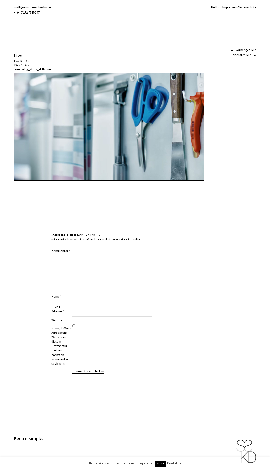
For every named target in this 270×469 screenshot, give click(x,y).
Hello (215, 7)
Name (56, 296)
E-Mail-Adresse (57, 309)
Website (56, 320)
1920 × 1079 (21, 65)
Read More (174, 463)
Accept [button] (160, 463)
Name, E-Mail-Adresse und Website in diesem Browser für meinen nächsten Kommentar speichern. (61, 345)
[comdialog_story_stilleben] (109, 178)
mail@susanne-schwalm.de (32, 7)
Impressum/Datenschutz (239, 7)
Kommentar (60, 251)
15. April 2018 (21, 61)
